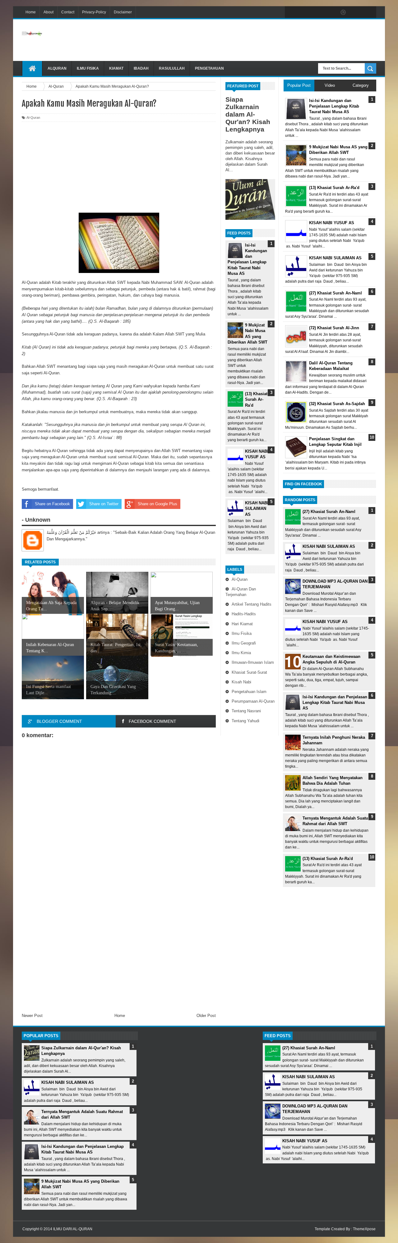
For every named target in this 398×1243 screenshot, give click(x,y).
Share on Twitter (103, 503)
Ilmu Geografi (244, 643)
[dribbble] (343, 12)
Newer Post (32, 1015)
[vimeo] (317, 12)
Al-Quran (240, 579)
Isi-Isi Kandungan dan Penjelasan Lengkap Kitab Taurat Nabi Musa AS (335, 702)
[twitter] (304, 12)
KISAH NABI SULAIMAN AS (256, 508)
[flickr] (330, 12)
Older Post (206, 1015)
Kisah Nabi (241, 682)
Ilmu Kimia (241, 652)
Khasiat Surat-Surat (249, 672)
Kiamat (116, 68)
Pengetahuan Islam (249, 691)
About (48, 12)
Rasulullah (172, 68)
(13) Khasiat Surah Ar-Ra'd (256, 399)
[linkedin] (356, 12)
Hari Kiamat (242, 624)
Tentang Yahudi (245, 721)
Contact (67, 12)
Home (30, 12)
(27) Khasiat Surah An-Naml (329, 511)
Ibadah (141, 68)
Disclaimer (123, 12)
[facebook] (291, 12)
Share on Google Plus (157, 503)
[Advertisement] (263, 40)
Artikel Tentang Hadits (251, 604)
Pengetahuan (209, 68)
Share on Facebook (52, 503)
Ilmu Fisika (88, 68)
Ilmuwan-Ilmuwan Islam (253, 662)
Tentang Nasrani (246, 711)
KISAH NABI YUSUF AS (325, 621)
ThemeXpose (364, 1229)
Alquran (57, 68)
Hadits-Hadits (244, 614)
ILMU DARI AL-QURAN (72, 1229)
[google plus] (369, 12)
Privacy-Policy (94, 12)
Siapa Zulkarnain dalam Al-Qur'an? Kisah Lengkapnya (247, 114)
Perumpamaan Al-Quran (253, 701)
